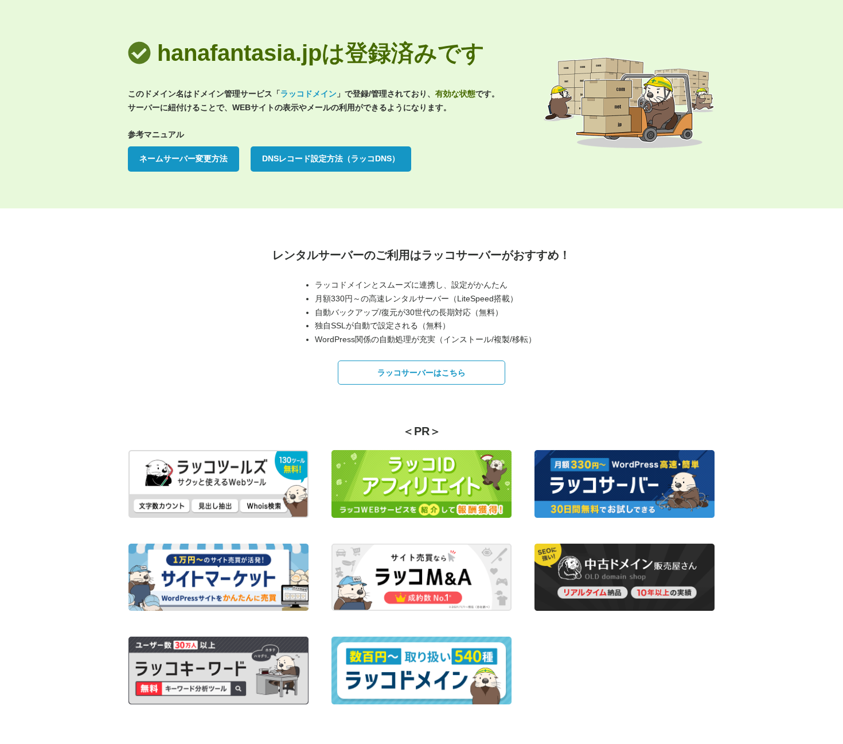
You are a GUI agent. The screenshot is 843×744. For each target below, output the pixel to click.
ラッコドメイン (308, 93)
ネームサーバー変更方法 (183, 158)
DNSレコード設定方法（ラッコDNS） (331, 158)
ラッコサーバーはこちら (421, 372)
